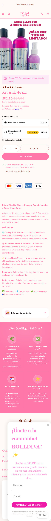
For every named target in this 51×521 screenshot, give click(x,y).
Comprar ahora (25, 156)
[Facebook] (20, 420)
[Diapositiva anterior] (3, 5)
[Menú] (3, 14)
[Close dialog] (48, 425)
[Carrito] (48, 14)
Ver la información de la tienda (18, 171)
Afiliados (5, 476)
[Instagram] (25, 420)
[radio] (25, 122)
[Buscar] (9, 14)
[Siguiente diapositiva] (48, 5)
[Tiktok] (30, 420)
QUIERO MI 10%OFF (29, 504)
